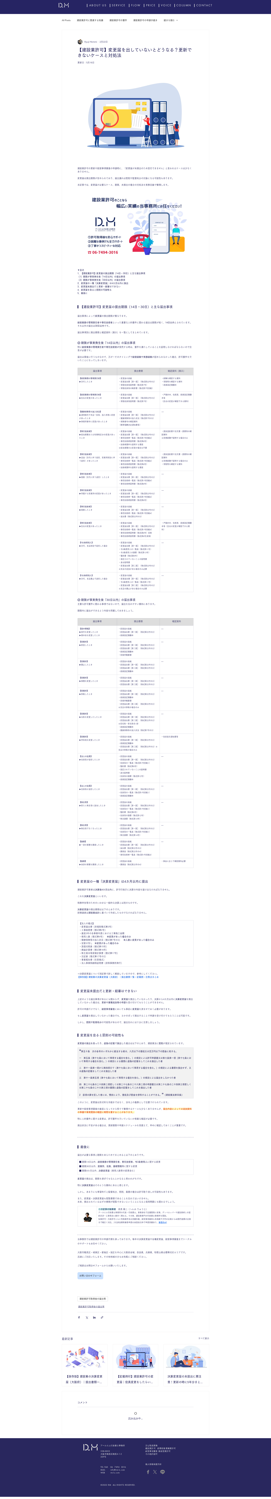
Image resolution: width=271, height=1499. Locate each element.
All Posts (66, 20)
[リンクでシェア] (102, 1317)
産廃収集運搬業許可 (166, 1450)
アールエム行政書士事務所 (113, 1447)
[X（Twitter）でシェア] (86, 1317)
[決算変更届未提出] (186, 1357)
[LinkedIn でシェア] (94, 1317)
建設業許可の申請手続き (145, 20)
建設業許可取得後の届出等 (93, 1299)
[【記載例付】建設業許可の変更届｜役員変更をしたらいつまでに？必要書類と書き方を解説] (135, 1357)
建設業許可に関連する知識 (90, 20)
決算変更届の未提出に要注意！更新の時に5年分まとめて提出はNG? (185, 1380)
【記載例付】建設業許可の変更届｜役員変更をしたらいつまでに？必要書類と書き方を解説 (135, 1380)
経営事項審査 (151, 1453)
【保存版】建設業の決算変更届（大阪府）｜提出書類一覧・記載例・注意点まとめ (84, 1380)
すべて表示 (203, 1338)
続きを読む (169, 20)
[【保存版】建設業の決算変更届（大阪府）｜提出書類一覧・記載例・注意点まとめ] (84, 1357)
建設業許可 (150, 1450)
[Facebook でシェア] (78, 1317)
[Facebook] (148, 1474)
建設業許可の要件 (118, 20)
